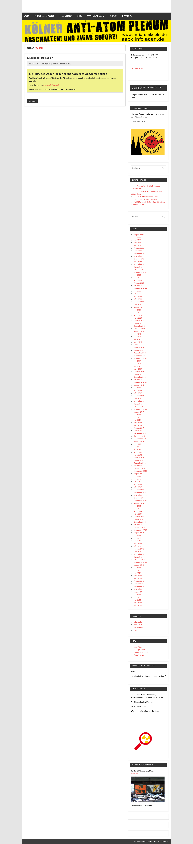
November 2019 (140, 355)
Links (79, 16)
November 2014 (140, 495)
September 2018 (140, 382)
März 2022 (138, 299)
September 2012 (140, 562)
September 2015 (140, 471)
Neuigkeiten (138, 627)
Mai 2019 (137, 366)
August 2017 (139, 412)
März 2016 (138, 455)
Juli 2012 (137, 567)
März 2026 (138, 245)
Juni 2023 (137, 277)
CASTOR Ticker (137, 68)
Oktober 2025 (139, 259)
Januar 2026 (138, 251)
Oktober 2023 (139, 269)
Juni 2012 (137, 570)
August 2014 (139, 503)
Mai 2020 (137, 339)
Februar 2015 (139, 490)
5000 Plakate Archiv (95, 16)
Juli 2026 (137, 237)
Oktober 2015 (139, 468)
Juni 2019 (137, 363)
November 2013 (140, 524)
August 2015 (139, 473)
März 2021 (138, 318)
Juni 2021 (137, 312)
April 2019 (138, 369)
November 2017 (140, 404)
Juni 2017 (137, 417)
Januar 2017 (138, 430)
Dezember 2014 (140, 492)
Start (26, 16)
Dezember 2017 (140, 401)
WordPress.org (139, 655)
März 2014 (138, 514)
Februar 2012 (139, 581)
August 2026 (139, 234)
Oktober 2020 (139, 328)
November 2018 (140, 379)
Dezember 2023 (140, 264)
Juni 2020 (137, 336)
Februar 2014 (139, 516)
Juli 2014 (137, 506)
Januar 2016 (138, 460)
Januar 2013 (138, 551)
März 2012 (138, 578)
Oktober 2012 (139, 559)
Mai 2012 (137, 573)
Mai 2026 (137, 240)
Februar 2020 (139, 347)
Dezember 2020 (140, 326)
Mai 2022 (137, 293)
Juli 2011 (137, 594)
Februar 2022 (139, 302)
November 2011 (140, 589)
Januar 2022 (138, 304)
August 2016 (139, 441)
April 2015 (138, 484)
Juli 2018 (137, 387)
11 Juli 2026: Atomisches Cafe (146, 196)
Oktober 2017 (139, 406)
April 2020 (138, 342)
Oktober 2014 (139, 498)
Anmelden (138, 647)
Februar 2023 (139, 283)
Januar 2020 (138, 350)
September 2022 (140, 288)
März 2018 (138, 393)
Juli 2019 (137, 361)
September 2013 (140, 530)
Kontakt (113, 16)
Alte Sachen (127, 16)
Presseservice (66, 16)
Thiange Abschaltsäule (44, 16)
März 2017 (138, 425)
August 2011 (139, 592)
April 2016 (138, 452)
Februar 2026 (139, 248)
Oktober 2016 (139, 436)
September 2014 (140, 500)
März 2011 (138, 605)
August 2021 (139, 307)
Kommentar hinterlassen (62, 64)
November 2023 (140, 267)
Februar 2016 (139, 457)
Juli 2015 (137, 476)
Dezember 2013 (140, 522)
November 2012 (140, 557)
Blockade (134, 773)
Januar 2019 (138, 374)
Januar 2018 (138, 398)
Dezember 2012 (140, 554)
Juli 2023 (137, 275)
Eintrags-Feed (139, 649)
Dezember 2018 (140, 377)
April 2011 (138, 602)
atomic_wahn (45, 64)
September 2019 (140, 358)
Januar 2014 (138, 519)
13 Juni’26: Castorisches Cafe (145, 199)
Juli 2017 (137, 414)
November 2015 (140, 465)
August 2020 (139, 331)
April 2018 (138, 390)
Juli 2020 (137, 334)
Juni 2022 (137, 291)
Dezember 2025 (140, 253)
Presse (136, 630)
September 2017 (140, 409)
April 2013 (138, 543)
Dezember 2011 (140, 586)
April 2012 (138, 575)
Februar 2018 (139, 396)
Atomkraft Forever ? (40, 58)
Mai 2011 (137, 600)
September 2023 (140, 272)
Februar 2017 (139, 428)
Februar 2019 (139, 371)
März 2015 (138, 487)
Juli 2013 (137, 535)
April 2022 (138, 296)
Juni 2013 (137, 538)
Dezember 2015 (140, 463)
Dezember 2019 (140, 353)
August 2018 (139, 385)
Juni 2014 (137, 508)
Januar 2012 (138, 584)
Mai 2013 (137, 541)
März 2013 (138, 546)
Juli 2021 (137, 310)
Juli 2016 (137, 444)
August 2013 (139, 532)
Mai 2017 (137, 420)
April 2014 (138, 511)
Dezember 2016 (140, 433)
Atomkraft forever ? (51, 85)
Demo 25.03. (139, 624)
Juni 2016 (137, 447)
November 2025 (140, 256)
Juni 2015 (137, 479)
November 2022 (140, 285)
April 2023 (138, 280)
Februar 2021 (139, 320)
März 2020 (138, 345)
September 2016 (140, 438)
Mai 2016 (137, 449)
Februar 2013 (139, 549)
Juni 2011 (137, 597)
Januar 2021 (138, 323)
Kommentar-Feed (141, 652)
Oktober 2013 (139, 527)
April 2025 (138, 261)
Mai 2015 (137, 481)
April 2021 (138, 315)
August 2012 (139, 565)
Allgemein (32, 101)
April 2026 (138, 242)
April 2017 (138, 422)
